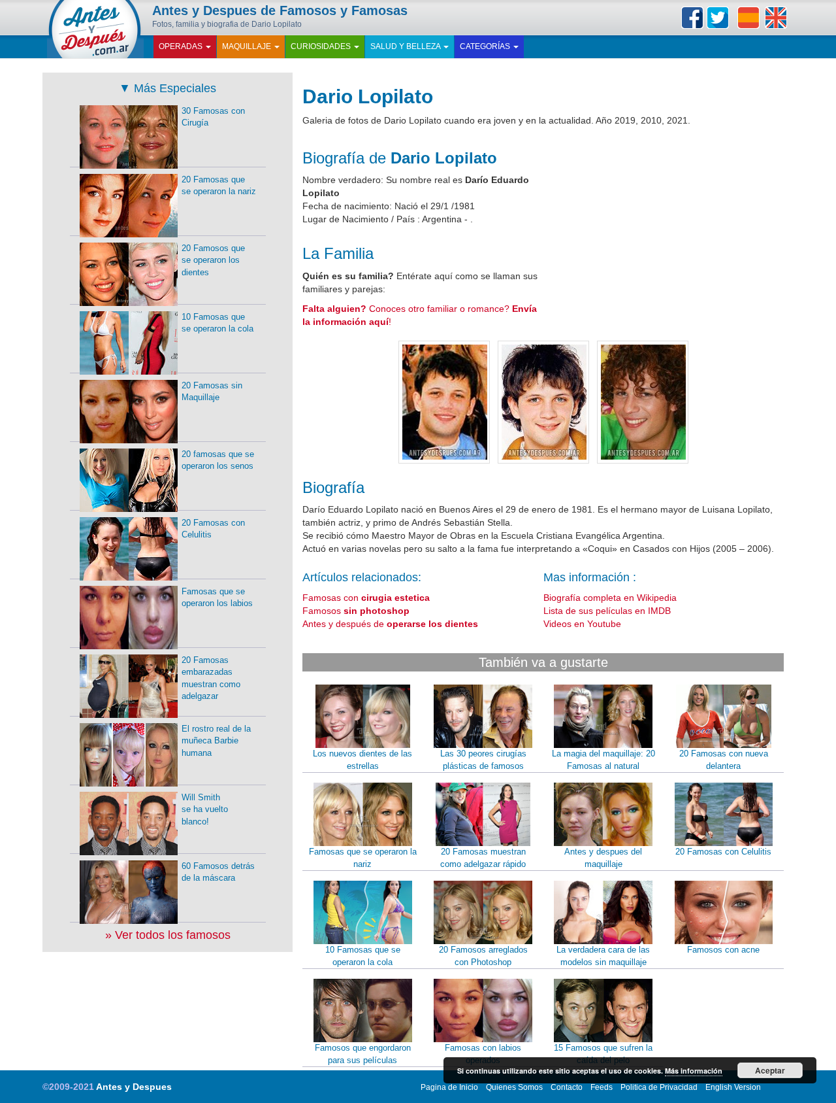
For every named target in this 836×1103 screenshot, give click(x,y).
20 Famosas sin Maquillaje (212, 392)
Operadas (181, 46)
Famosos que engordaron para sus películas (363, 1054)
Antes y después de (390, 624)
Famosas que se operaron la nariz (363, 858)
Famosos (356, 610)
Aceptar (770, 1070)
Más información (693, 1071)
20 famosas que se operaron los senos (218, 460)
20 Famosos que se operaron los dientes (213, 260)
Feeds (601, 1087)
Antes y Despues (134, 1086)
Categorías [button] (486, 46)
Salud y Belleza (406, 46)
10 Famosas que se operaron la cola (362, 956)
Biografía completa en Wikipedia (610, 597)
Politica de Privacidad (659, 1087)
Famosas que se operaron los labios (217, 597)
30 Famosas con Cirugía (213, 117)
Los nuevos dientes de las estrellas (362, 760)
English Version (733, 1087)
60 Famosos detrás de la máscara (218, 872)
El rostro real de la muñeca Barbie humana (216, 741)
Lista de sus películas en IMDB (607, 610)
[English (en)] (776, 18)
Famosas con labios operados (483, 1054)
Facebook (692, 18)
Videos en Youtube (582, 624)
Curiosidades (322, 46)
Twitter (718, 18)
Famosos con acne (723, 950)
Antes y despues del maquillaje (603, 858)
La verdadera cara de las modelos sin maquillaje (603, 956)
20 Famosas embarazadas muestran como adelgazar (211, 678)
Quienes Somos (514, 1087)
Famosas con (366, 597)
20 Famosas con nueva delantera (723, 760)
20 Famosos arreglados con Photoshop (483, 956)
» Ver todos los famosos (168, 935)
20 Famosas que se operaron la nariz (219, 186)
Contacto (567, 1087)
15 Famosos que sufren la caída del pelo (603, 1054)
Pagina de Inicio (449, 1087)
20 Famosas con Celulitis (723, 852)
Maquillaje (247, 46)
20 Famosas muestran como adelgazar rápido (483, 858)
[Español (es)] (748, 18)
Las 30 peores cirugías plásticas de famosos (483, 760)
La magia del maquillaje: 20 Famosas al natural (603, 760)
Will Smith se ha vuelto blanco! (205, 809)
